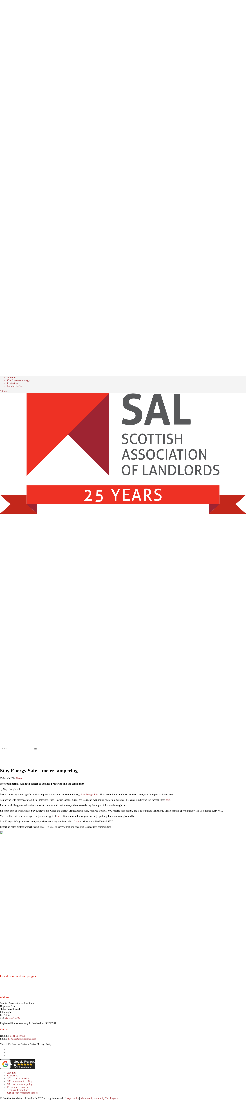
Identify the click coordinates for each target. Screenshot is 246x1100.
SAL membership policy (19, 1081)
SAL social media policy (19, 1084)
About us (11, 377)
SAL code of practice (18, 1078)
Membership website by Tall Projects (99, 1098)
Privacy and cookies (17, 1087)
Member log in (14, 386)
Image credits (72, 1098)
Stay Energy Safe (89, 794)
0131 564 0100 (12, 1018)
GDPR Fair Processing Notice (22, 1093)
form (76, 821)
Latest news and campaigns (18, 976)
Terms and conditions (18, 1090)
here (168, 800)
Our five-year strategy (18, 380)
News (19, 778)
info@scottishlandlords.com (22, 1038)
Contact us (12, 383)
